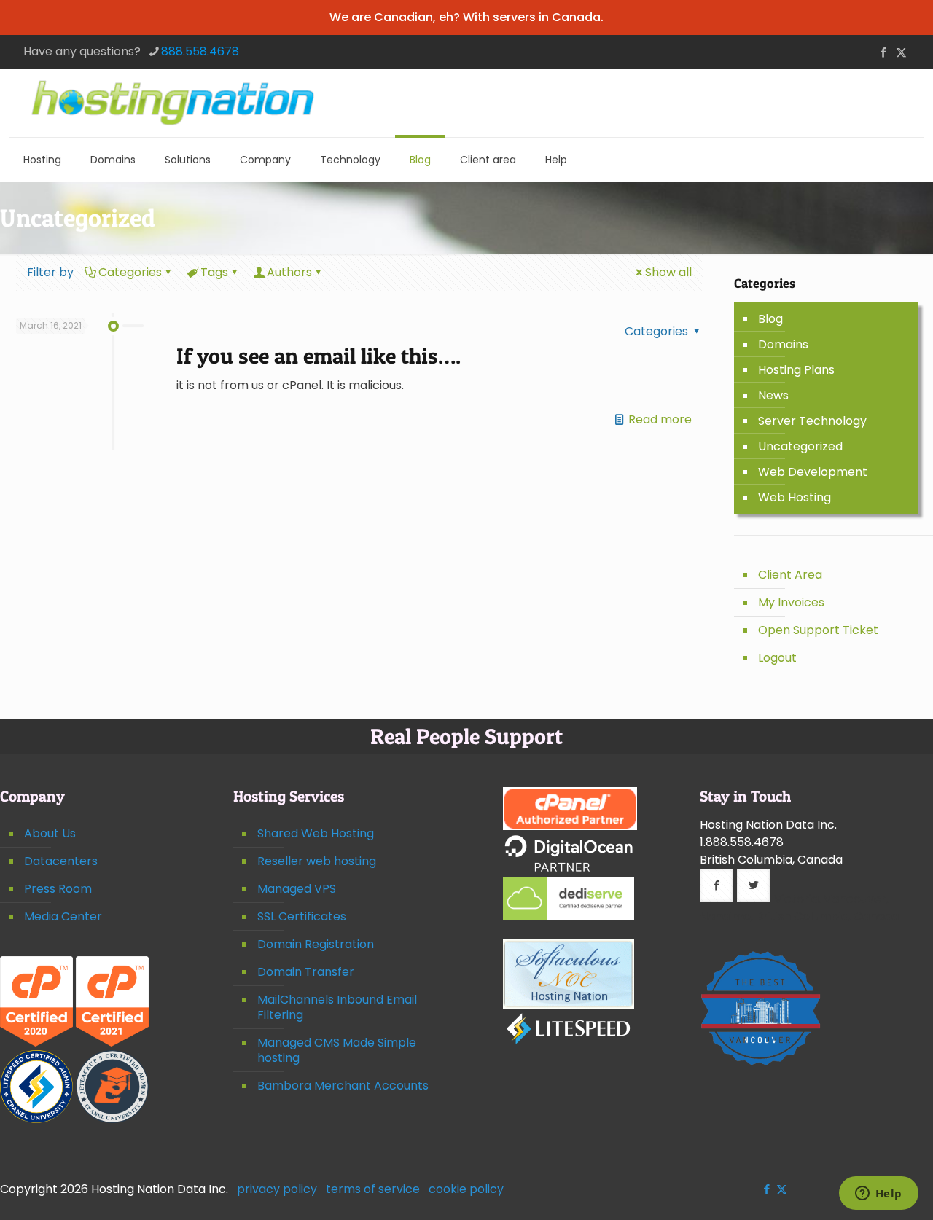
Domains (783, 344)
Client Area (790, 574)
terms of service (373, 1189)
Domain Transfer (305, 971)
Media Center (63, 916)
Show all (668, 272)
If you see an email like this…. (318, 356)
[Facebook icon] (883, 52)
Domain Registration (315, 944)
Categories (130, 272)
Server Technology (812, 420)
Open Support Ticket (818, 630)
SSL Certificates (301, 916)
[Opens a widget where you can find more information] (878, 1194)
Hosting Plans (796, 369)
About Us (50, 833)
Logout (777, 657)
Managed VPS (296, 888)
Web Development (812, 472)
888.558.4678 (200, 51)
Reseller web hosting (316, 861)
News (773, 395)
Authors (289, 272)
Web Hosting (794, 497)
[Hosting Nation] (173, 103)
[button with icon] (716, 885)
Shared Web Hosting (315, 833)
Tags (214, 272)
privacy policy (277, 1189)
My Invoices (791, 602)
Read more (660, 419)
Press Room (58, 888)
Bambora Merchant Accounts (343, 1085)
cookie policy (466, 1189)
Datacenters (61, 861)
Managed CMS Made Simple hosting (336, 1050)
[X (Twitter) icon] (901, 52)
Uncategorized (800, 446)
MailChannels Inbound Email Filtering (337, 1007)
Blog (770, 318)
